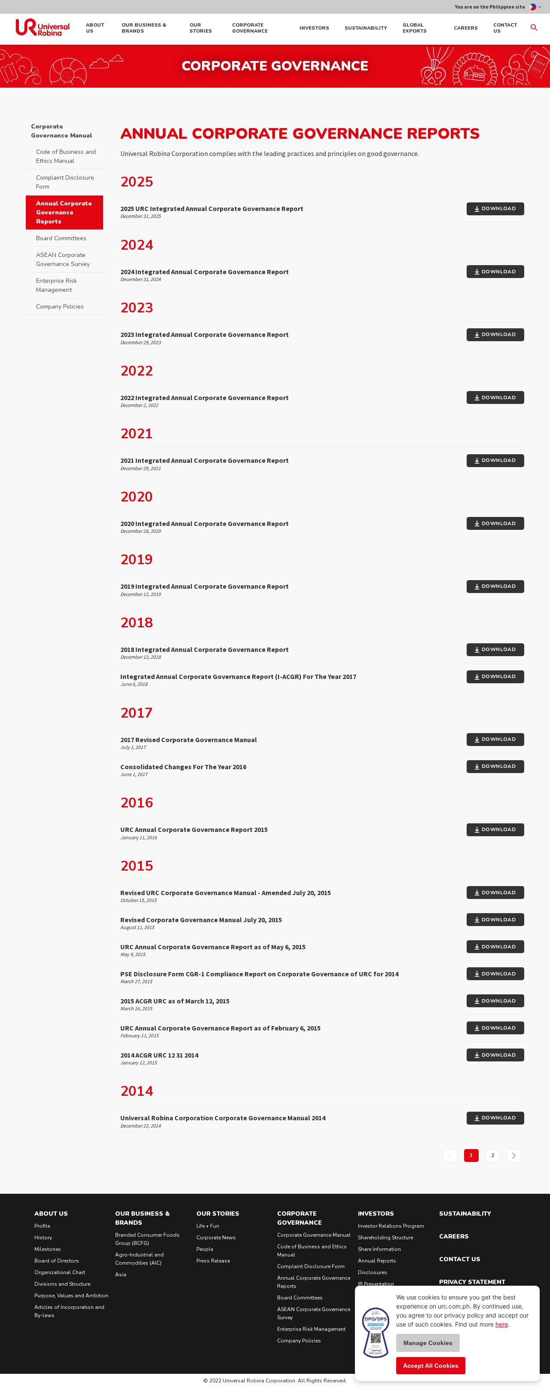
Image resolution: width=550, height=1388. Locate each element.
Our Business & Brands (144, 28)
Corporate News (216, 1237)
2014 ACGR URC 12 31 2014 (159, 1055)
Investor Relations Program (391, 1226)
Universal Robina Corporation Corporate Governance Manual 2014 (222, 1117)
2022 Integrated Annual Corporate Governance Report (204, 397)
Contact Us (505, 28)
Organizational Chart (59, 1272)
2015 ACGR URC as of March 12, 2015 (174, 1001)
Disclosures (372, 1272)
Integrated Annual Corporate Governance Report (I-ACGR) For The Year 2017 (238, 676)
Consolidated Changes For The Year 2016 (183, 766)
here (501, 1324)
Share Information (379, 1249)
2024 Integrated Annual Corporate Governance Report (204, 271)
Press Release (213, 1260)
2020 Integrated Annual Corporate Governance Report (204, 523)
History (43, 1237)
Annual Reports (377, 1260)
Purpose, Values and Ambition (71, 1295)
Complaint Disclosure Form (65, 182)
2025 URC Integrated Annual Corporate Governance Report (211, 208)
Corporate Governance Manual (61, 131)
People (204, 1249)
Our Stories (200, 28)
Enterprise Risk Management (56, 285)
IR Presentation (376, 1284)
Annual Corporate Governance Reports (64, 212)
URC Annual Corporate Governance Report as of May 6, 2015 (213, 946)
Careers (466, 28)
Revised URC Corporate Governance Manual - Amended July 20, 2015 (225, 892)
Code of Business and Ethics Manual (66, 156)
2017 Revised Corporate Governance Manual (188, 739)
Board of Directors (56, 1260)
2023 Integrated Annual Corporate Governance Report (204, 334)
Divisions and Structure (62, 1284)
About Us (95, 28)
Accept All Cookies (430, 1365)
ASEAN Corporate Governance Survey (63, 259)
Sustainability (366, 28)
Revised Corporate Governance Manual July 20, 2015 (201, 919)
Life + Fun (207, 1226)
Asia (120, 1274)
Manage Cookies (427, 1342)
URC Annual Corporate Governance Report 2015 (194, 829)
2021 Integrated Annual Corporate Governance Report (204, 460)
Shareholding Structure (385, 1237)
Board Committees (61, 238)
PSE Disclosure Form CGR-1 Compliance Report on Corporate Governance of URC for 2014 (259, 973)
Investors (314, 28)
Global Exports (415, 28)
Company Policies (60, 307)
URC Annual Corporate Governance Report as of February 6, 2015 (220, 1028)
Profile (42, 1226)
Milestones (47, 1249)
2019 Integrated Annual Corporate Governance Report (204, 586)
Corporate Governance (250, 28)
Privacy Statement (472, 1282)
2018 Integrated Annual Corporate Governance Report (204, 649)
